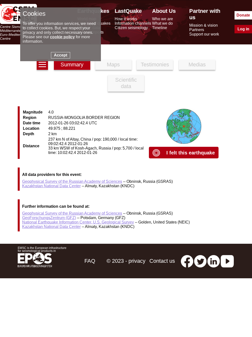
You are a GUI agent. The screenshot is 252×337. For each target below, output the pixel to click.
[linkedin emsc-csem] (213, 261)
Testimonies (155, 64)
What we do (162, 23)
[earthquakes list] (42, 64)
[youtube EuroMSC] (227, 261)
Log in (243, 29)
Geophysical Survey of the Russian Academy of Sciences (72, 181)
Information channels (133, 23)
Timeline (159, 28)
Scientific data (126, 83)
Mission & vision (203, 25)
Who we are (162, 19)
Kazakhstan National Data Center (51, 186)
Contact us (162, 261)
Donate (243, 15)
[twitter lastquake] (200, 261)
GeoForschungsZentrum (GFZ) (49, 218)
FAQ (89, 261)
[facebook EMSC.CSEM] (187, 261)
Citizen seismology (131, 28)
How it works (126, 19)
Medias (197, 64)
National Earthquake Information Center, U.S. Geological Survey (78, 222)
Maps (113, 64)
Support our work (204, 34)
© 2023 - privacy (126, 261)
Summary (72, 64)
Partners (196, 30)
